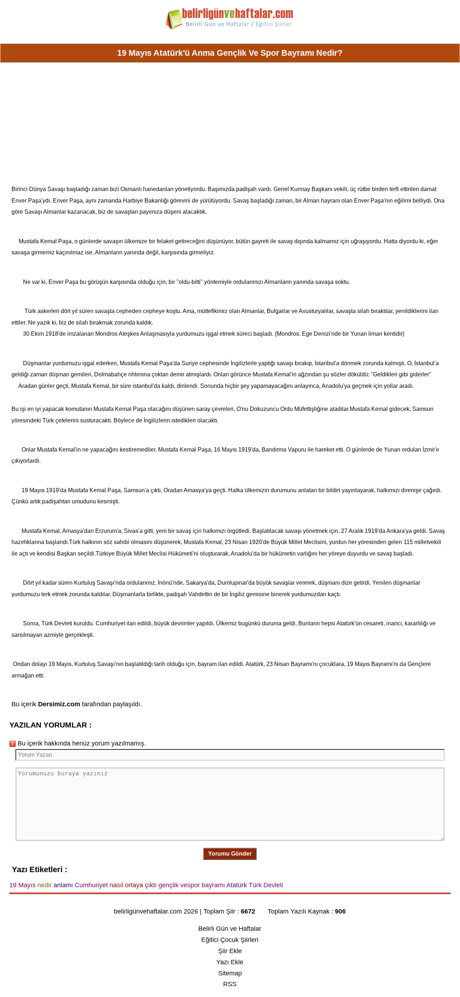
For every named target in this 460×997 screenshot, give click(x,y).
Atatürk (345, 623)
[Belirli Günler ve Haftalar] (230, 28)
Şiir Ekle (230, 951)
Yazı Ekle (229, 962)
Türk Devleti (56, 623)
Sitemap (230, 973)
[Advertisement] (230, 126)
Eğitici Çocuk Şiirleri (229, 939)
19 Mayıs (33, 490)
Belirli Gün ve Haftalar (229, 928)
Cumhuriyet (110, 623)
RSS (229, 984)
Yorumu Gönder (230, 854)
